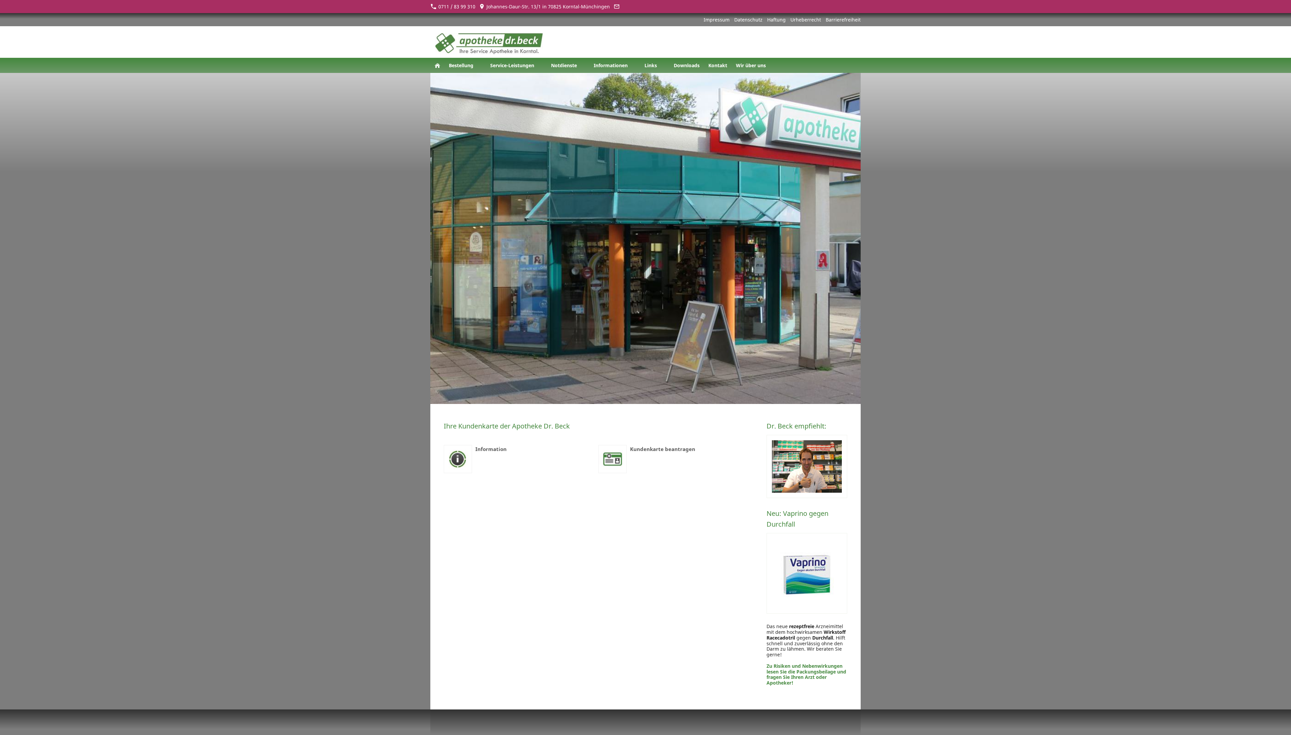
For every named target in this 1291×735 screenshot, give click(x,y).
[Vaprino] (807, 573)
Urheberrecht (805, 19)
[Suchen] (854, 65)
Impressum (717, 19)
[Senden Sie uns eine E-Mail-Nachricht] (616, 6)
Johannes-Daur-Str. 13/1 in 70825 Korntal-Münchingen (547, 6)
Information (491, 449)
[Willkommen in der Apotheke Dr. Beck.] (437, 65)
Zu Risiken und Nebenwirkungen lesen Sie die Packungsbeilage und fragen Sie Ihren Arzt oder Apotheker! (806, 674)
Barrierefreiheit (843, 19)
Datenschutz (748, 19)
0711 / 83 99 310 (456, 6)
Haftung (776, 19)
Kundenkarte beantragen (662, 449)
